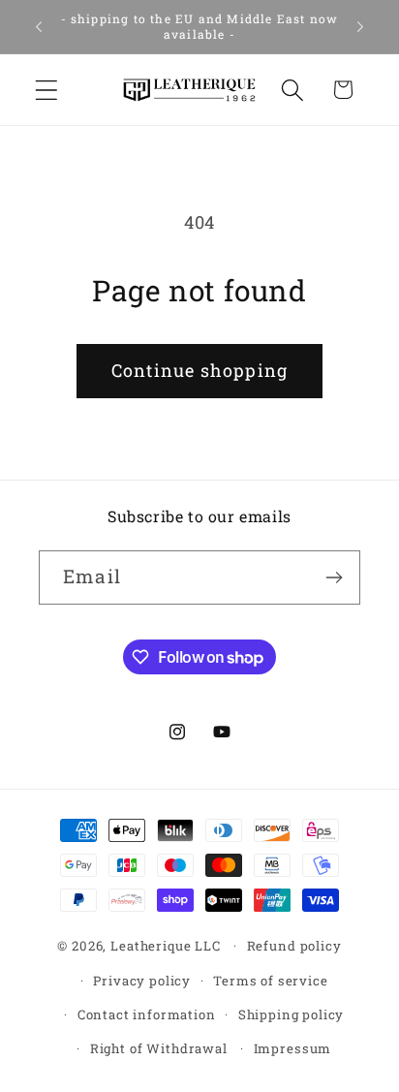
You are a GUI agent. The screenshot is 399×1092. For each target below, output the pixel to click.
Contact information (146, 1014)
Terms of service (270, 980)
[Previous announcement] (38, 27)
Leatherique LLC (165, 945)
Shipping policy (291, 1014)
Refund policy (294, 945)
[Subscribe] (333, 577)
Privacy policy (142, 980)
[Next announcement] (360, 27)
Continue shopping (199, 370)
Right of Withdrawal (159, 1048)
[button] (47, 89)
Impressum (293, 1048)
